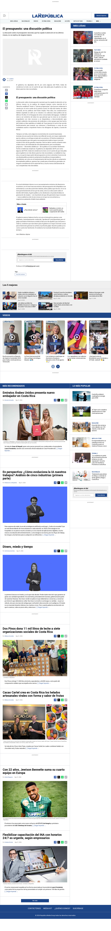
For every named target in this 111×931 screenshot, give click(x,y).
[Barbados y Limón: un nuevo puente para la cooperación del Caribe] (45, 210)
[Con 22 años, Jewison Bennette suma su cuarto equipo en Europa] (35, 799)
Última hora (98, 68)
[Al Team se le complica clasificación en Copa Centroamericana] (81, 411)
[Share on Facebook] (6, 93)
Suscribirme (59, 260)
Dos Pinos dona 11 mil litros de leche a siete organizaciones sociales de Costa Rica (31, 630)
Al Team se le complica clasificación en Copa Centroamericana (99, 411)
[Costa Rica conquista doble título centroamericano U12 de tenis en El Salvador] (83, 92)
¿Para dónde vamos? (31, 210)
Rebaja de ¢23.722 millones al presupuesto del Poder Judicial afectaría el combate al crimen (100, 56)
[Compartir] (6, 108)
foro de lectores (20, 274)
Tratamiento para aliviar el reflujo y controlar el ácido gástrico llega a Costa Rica (99, 476)
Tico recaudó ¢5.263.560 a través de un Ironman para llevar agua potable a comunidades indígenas (100, 75)
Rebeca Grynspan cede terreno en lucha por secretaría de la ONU (96, 294)
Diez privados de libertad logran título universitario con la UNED (63, 304)
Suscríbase (78, 908)
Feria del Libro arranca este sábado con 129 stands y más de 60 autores (99, 427)
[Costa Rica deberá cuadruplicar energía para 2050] (81, 396)
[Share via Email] (6, 104)
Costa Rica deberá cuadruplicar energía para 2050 (98, 396)
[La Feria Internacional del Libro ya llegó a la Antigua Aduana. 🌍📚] (33, 337)
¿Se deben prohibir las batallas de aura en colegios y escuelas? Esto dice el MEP (27, 304)
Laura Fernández (10, 448)
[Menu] (5, 15)
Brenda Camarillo (9, 400)
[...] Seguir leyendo (48, 535)
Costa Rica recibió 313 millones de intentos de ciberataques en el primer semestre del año (100, 37)
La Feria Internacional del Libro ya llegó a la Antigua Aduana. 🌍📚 (32, 358)
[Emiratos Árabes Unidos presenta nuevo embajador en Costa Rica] (35, 422)
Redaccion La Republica (11, 482)
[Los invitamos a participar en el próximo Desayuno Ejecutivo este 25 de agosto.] (55, 337)
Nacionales (96, 472)
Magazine (95, 423)
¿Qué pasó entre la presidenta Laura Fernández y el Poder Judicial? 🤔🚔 (98, 358)
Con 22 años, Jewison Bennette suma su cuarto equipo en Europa (34, 771)
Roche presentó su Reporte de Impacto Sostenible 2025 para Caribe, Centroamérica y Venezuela (12, 359)
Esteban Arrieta (9, 842)
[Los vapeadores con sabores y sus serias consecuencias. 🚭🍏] (77, 337)
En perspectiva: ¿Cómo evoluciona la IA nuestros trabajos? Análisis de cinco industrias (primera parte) (34, 475)
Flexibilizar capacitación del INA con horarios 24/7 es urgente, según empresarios (32, 836)
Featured (97, 50)
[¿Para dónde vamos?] (20, 210)
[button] (101, 15)
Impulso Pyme (96, 438)
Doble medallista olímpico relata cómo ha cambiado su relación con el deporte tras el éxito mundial (27, 295)
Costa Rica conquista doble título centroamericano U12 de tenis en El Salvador (101, 93)
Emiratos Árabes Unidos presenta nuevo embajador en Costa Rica (29, 394)
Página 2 (95, 453)
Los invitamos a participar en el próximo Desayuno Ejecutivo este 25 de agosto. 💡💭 (55, 359)
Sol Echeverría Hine (10, 551)
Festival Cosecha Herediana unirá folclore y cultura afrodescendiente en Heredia (63, 294)
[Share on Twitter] (6, 97)
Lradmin (11, 78)
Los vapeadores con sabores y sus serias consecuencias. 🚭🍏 (77, 358)
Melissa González (9, 636)
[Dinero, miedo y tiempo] (35, 573)
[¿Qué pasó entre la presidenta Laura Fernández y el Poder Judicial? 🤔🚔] (98, 337)
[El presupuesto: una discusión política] (35, 57)
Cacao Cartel (38, 746)
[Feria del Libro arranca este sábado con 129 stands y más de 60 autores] (81, 427)
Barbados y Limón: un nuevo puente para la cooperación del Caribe (56, 210)
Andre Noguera (9, 777)
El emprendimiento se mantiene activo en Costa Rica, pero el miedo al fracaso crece (99, 443)
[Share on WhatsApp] (6, 101)
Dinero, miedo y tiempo (18, 546)
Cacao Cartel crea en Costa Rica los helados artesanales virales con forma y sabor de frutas (33, 694)
